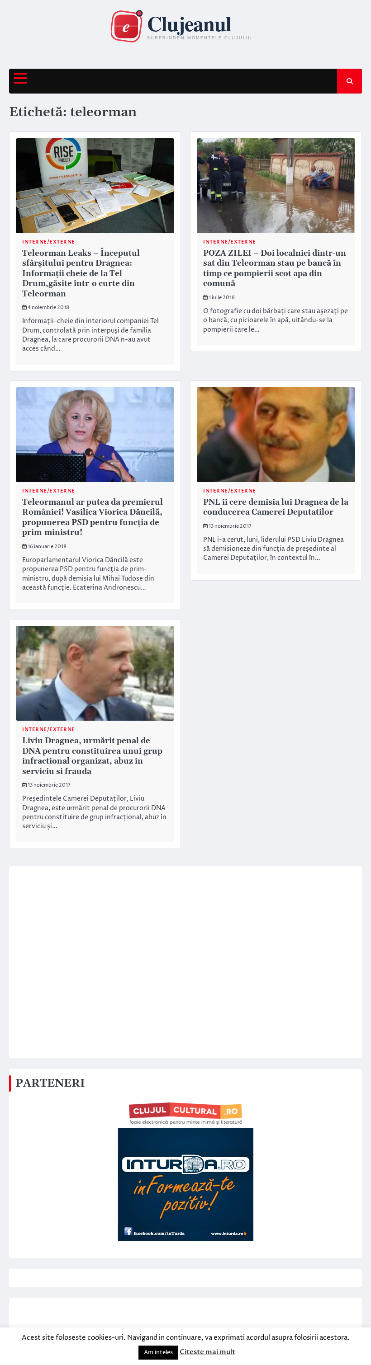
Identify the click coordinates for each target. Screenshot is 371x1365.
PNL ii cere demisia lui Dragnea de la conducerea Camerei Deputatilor (275, 507)
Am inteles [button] (158, 1352)
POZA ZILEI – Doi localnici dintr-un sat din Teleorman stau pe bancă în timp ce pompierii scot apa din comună (274, 269)
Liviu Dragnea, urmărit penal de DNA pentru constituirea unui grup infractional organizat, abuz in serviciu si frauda (92, 756)
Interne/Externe (48, 241)
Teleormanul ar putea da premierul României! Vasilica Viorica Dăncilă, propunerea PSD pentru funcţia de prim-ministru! (92, 517)
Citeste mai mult (207, 1351)
